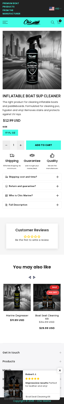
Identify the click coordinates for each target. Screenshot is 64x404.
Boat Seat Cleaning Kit (47, 317)
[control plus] (20, 145)
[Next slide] (34, 277)
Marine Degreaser (17, 315)
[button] (59, 370)
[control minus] (6, 145)
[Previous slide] (29, 277)
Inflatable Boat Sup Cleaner (32, 96)
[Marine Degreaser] (17, 298)
